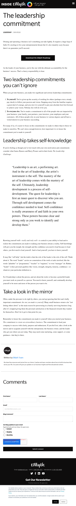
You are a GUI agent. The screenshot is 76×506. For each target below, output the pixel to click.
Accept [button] (55, 501)
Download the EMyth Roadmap (38, 58)
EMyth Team (18, 357)
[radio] (38, 429)
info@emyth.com (23, 469)
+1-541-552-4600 (57, 469)
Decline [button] (63, 501)
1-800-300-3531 (38, 469)
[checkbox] (38, 432)
